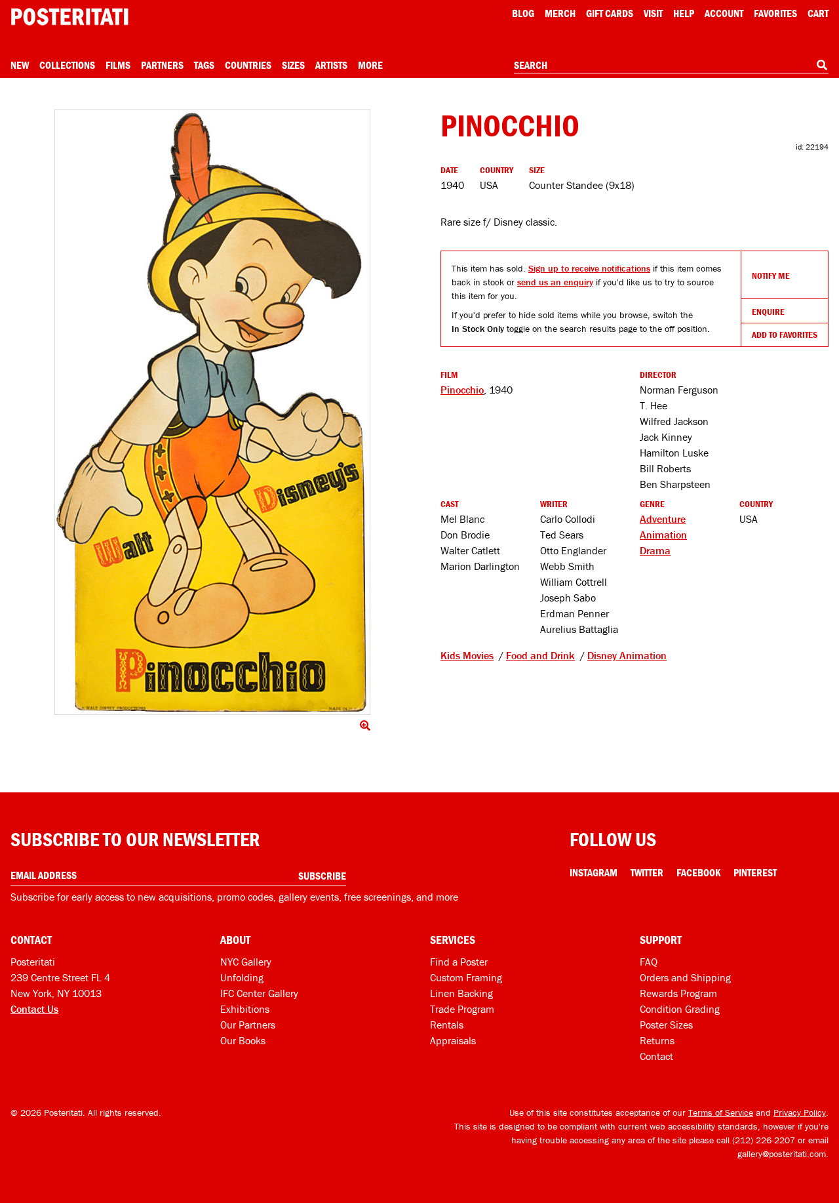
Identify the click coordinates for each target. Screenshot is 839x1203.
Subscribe (322, 875)
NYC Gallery (245, 961)
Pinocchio (462, 389)
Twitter (647, 872)
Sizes (293, 64)
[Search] (822, 65)
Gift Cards (609, 13)
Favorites (775, 13)
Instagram (593, 872)
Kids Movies (467, 655)
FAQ (648, 961)
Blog (523, 13)
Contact (656, 1056)
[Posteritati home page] (69, 17)
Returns (657, 1040)
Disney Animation (627, 655)
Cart (818, 13)
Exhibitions (244, 1008)
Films (118, 64)
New (19, 64)
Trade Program (462, 1008)
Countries (248, 64)
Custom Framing (466, 977)
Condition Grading (680, 1008)
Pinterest (755, 872)
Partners (162, 64)
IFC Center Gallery (259, 993)
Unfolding (241, 977)
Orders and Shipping (685, 977)
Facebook (698, 872)
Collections (67, 64)
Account (724, 13)
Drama (655, 550)
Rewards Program (678, 993)
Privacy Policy (799, 1112)
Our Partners (247, 1024)
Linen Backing (461, 993)
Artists (331, 64)
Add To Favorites (784, 334)
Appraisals (453, 1040)
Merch (560, 13)
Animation (663, 534)
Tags (204, 64)
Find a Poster (459, 961)
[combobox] (671, 65)
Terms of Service (720, 1112)
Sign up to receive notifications (589, 268)
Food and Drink (540, 655)
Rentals (446, 1024)
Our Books (242, 1040)
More (370, 64)
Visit (653, 13)
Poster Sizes (666, 1024)
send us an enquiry (555, 282)
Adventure (663, 518)
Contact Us (34, 1008)
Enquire (768, 311)
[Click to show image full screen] (212, 412)
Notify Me (771, 275)
